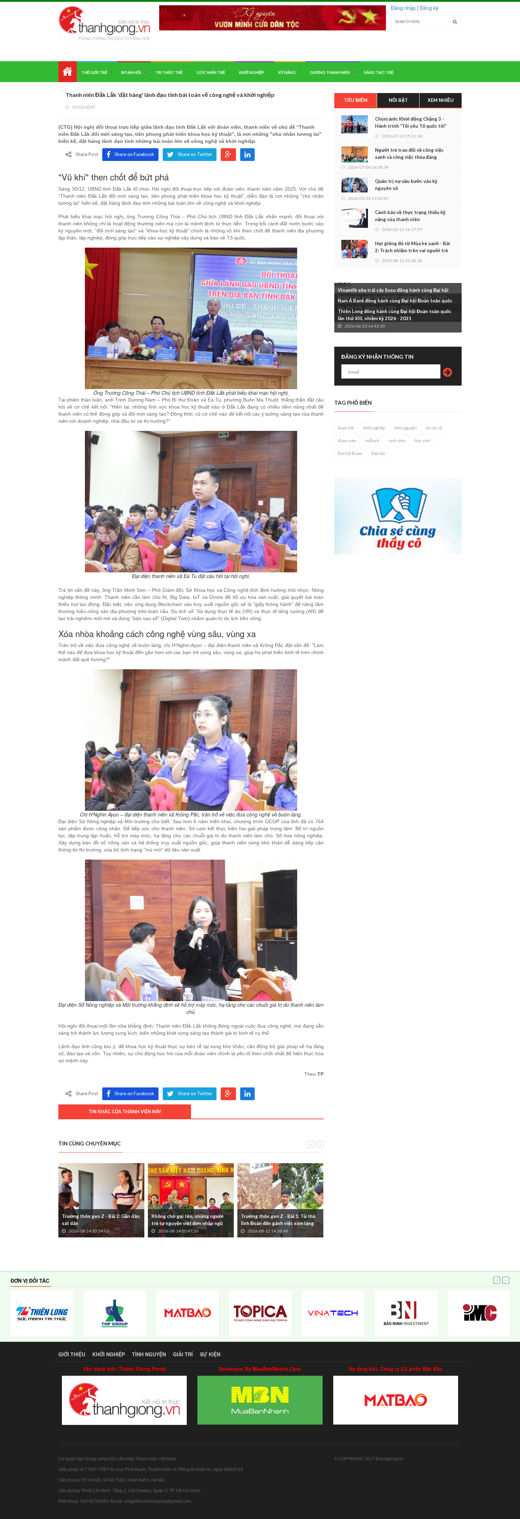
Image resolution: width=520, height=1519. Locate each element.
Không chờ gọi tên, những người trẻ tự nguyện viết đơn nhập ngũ (187, 1219)
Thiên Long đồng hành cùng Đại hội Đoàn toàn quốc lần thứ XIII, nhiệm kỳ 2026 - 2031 (394, 314)
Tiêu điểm (356, 100)
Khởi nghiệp (251, 72)
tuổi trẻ (372, 440)
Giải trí (183, 1354)
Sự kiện (210, 1354)
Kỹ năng (287, 72)
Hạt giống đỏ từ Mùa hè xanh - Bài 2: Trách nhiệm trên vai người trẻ (412, 247)
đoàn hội (346, 428)
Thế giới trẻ (94, 72)
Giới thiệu (71, 1354)
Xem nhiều (441, 100)
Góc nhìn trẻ (211, 72)
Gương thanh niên (330, 72)
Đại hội (378, 453)
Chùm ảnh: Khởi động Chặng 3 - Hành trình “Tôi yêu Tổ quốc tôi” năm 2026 (410, 126)
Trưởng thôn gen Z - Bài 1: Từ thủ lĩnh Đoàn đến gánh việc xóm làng (278, 1219)
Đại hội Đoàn (350, 453)
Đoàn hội (131, 72)
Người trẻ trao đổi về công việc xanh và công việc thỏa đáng (409, 153)
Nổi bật (398, 100)
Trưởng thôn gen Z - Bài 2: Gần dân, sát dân (101, 1219)
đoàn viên (347, 440)
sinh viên (396, 440)
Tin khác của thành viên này (124, 1111)
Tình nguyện (149, 1354)
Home (67, 71)
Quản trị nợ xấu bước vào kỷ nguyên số (406, 184)
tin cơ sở (434, 428)
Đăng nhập (403, 7)
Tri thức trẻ (169, 72)
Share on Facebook (134, 154)
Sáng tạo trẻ (378, 72)
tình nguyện (405, 428)
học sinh (423, 440)
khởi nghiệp (374, 428)
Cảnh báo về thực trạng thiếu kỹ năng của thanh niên (410, 215)
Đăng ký (429, 7)
